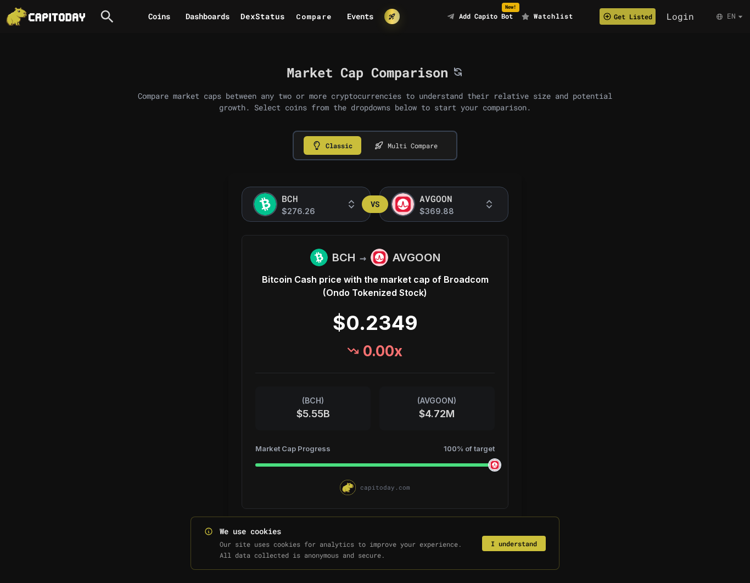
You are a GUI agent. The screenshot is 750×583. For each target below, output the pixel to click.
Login (680, 16)
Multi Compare (413, 145)
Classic (339, 145)
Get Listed (633, 16)
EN (731, 16)
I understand (514, 543)
